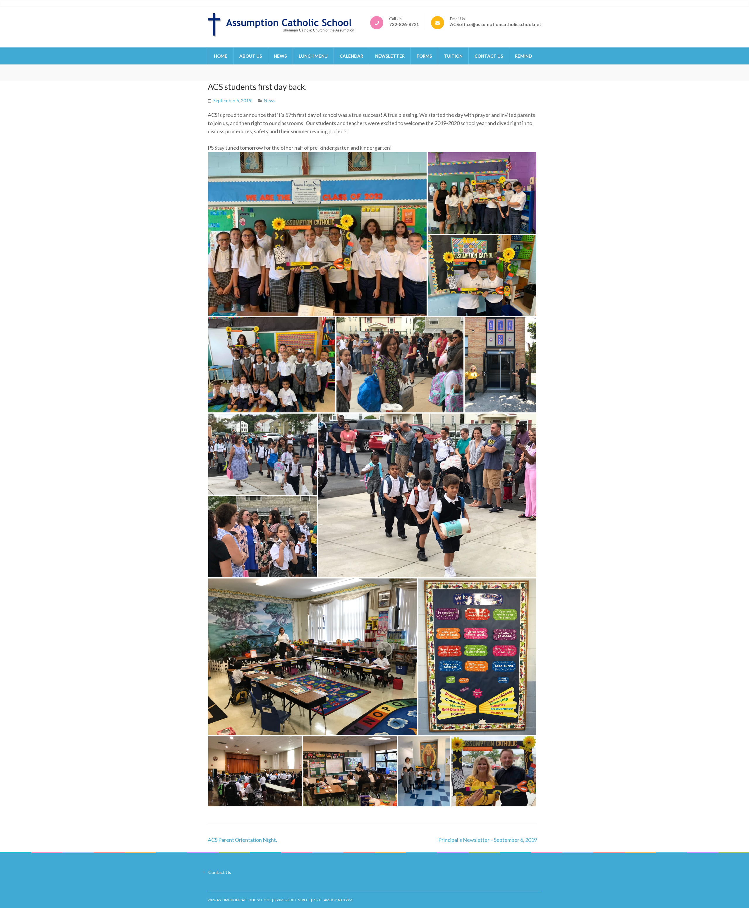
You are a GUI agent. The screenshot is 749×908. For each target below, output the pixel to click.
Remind (523, 56)
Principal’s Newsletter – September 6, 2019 (487, 840)
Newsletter (390, 56)
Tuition (453, 56)
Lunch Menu (313, 56)
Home (220, 56)
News (280, 56)
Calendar (351, 56)
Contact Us (489, 56)
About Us (250, 56)
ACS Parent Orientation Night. (242, 840)
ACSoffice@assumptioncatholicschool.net (495, 24)
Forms (424, 56)
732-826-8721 (404, 24)
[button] (317, 234)
